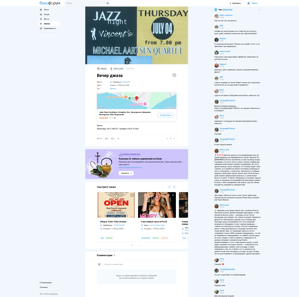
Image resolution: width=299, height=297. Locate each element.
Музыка (113, 88)
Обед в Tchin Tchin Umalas (113, 221)
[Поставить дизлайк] (174, 139)
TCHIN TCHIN (119, 225)
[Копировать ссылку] (118, 139)
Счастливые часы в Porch (154, 221)
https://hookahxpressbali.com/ (130, 167)
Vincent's (126, 82)
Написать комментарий (113, 264)
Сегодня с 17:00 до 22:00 (154, 229)
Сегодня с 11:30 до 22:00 (113, 229)
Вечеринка (146, 238)
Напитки (164, 238)
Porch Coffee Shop (157, 225)
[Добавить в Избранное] (174, 75)
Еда (102, 238)
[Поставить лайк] (167, 139)
